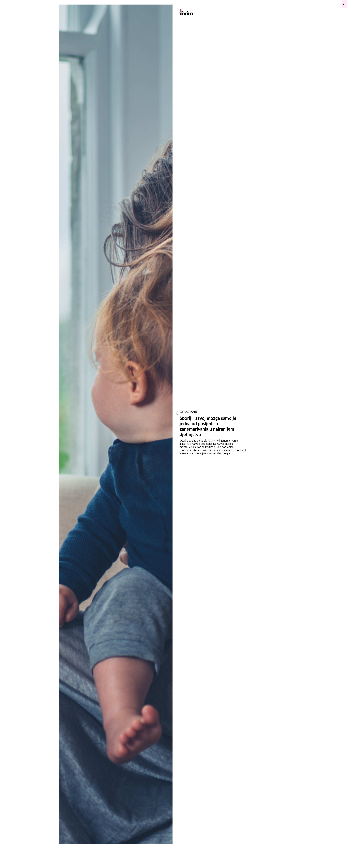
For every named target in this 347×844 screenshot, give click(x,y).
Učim (177, 413)
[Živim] (213, 12)
